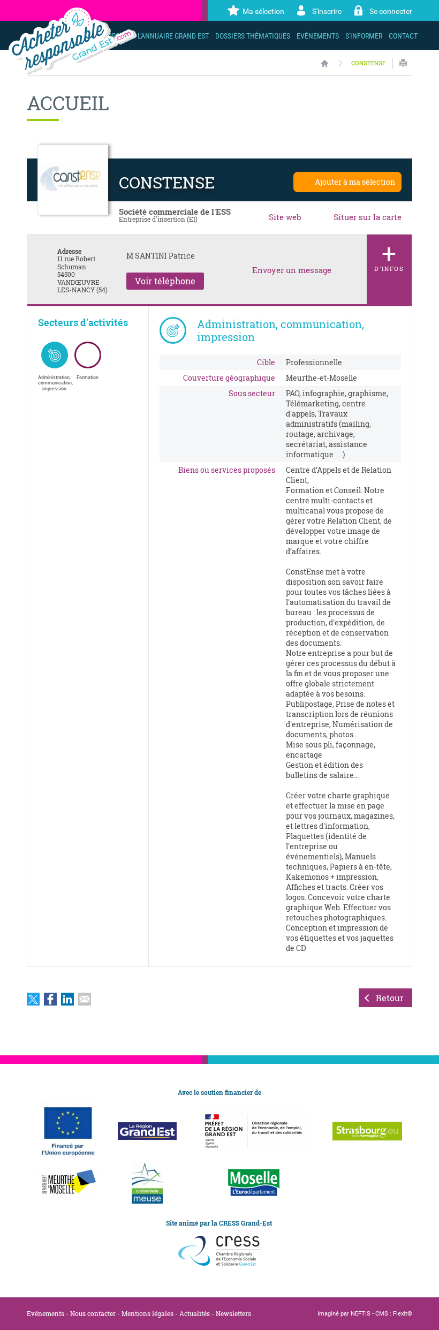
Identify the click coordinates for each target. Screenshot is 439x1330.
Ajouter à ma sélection (355, 182)
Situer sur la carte (368, 216)
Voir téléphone (165, 280)
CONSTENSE (368, 63)
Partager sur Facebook (50, 999)
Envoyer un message (291, 270)
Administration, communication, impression (54, 383)
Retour (390, 997)
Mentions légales (147, 1313)
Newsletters (233, 1313)
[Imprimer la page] (403, 63)
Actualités (194, 1313)
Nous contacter (93, 1313)
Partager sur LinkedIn (67, 999)
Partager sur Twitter (33, 999)
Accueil (325, 63)
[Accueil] (73, 40)
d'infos (389, 254)
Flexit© (402, 1313)
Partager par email (84, 999)
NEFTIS (360, 1313)
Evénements (45, 1313)
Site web (285, 216)
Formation (88, 377)
